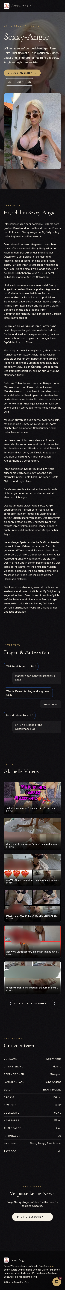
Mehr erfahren (19, 82)
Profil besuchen (32, 1216)
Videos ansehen (22, 73)
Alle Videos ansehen (32, 1003)
